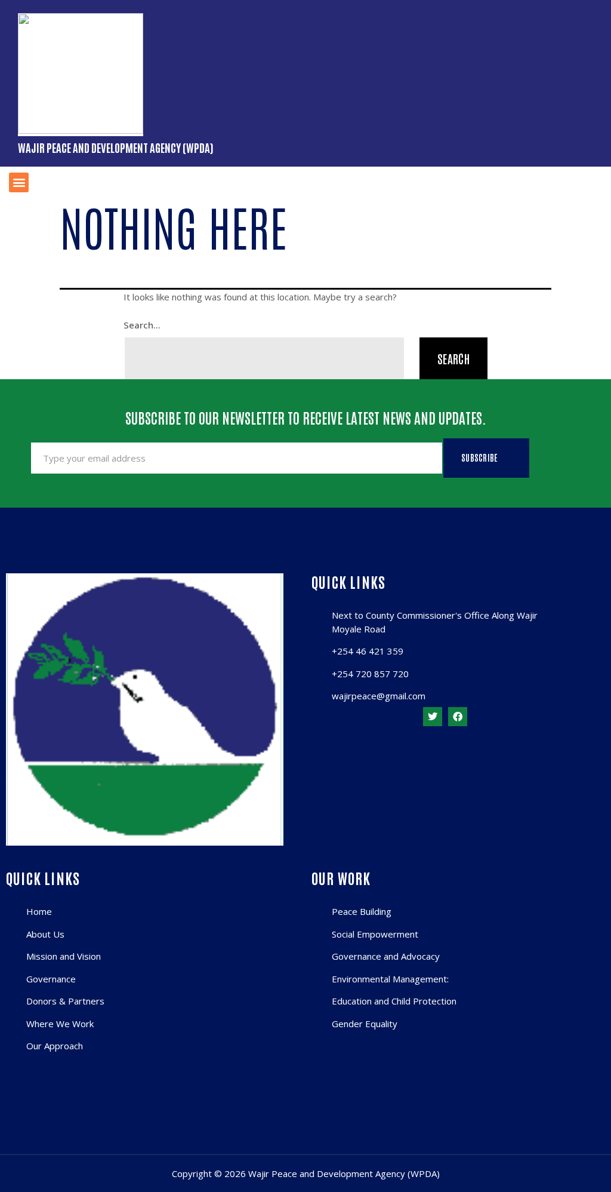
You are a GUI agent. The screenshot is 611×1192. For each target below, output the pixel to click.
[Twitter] (432, 716)
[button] (19, 182)
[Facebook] (457, 716)
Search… (142, 325)
